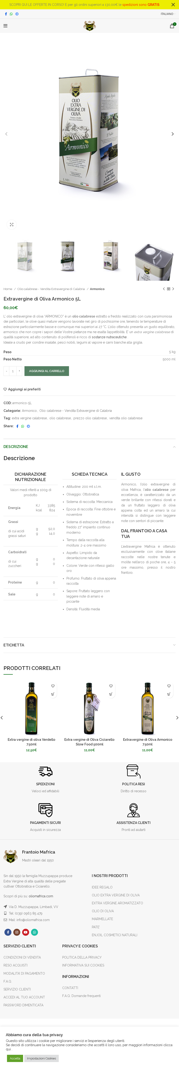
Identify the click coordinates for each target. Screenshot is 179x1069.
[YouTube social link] (25, 932)
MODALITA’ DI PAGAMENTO (24, 973)
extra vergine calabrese (29, 418)
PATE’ (96, 927)
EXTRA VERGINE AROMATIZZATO (117, 903)
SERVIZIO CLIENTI (17, 989)
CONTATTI (70, 988)
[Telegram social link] (17, 14)
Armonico (97, 289)
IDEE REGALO (102, 887)
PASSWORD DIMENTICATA (23, 1005)
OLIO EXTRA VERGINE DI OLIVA (116, 895)
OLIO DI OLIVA (103, 911)
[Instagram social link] (16, 932)
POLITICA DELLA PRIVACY (82, 957)
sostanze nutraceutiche (109, 337)
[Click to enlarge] (11, 224)
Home (8, 289)
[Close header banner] (173, 4)
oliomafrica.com (41, 896)
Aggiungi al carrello (46, 371)
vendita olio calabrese (125, 418)
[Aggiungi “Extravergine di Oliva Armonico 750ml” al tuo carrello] (169, 694)
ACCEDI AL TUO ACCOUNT (24, 997)
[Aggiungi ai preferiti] (53, 686)
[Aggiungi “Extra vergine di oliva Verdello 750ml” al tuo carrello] (53, 694)
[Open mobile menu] (5, 26)
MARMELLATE (102, 919)
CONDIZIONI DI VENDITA (22, 957)
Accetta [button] (15, 1058)
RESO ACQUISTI (15, 965)
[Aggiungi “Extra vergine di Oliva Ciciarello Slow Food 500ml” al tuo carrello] (111, 694)
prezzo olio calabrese (90, 418)
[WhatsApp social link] (11, 14)
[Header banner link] (82, 4)
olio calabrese (60, 418)
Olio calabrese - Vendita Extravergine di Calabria (51, 289)
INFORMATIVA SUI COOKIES (83, 965)
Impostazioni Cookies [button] (41, 1058)
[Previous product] (164, 289)
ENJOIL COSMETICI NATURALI (114, 935)
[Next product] (173, 289)
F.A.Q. (7, 981)
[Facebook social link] (5, 14)
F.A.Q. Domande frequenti (81, 996)
